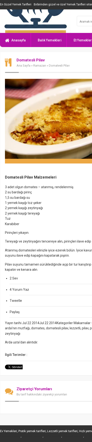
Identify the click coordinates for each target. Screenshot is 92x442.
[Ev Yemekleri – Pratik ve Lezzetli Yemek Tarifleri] (35, 21)
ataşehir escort (32, 436)
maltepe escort (10, 436)
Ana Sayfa (23, 65)
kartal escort (52, 436)
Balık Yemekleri (50, 40)
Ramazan (39, 65)
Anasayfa (18, 40)
